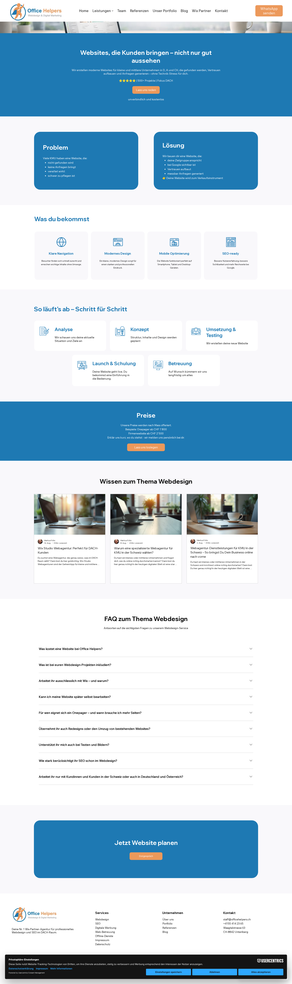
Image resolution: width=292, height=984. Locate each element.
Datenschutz (102, 944)
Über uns (168, 919)
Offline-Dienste (104, 936)
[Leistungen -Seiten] (112, 11)
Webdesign (102, 919)
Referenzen (169, 927)
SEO (98, 923)
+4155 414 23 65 (233, 923)
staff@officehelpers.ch (237, 919)
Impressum (102, 940)
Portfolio (167, 923)
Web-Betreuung (105, 931)
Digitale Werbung (105, 927)
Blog (165, 931)
